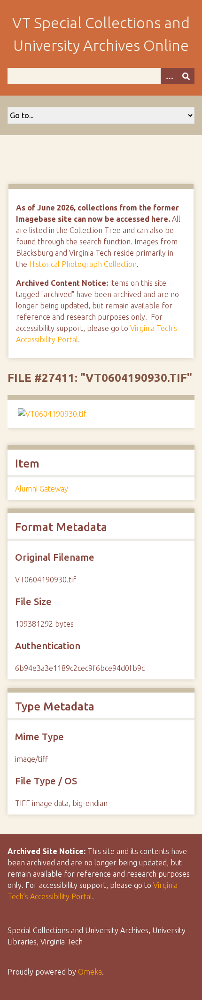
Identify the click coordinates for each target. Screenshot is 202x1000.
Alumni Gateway (41, 488)
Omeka (90, 972)
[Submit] (186, 76)
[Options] (169, 76)
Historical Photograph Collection (83, 264)
